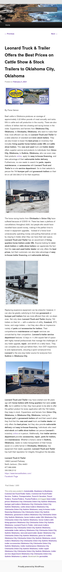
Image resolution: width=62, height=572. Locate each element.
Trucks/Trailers (18, 499)
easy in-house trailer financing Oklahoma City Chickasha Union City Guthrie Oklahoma (30, 512)
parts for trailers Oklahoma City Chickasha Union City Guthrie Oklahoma (28, 536)
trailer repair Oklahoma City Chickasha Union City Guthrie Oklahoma (27, 549)
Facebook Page (11, 476)
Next (54, 33)
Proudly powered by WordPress (31, 566)
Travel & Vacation (39, 496)
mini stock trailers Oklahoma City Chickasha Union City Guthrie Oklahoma (27, 526)
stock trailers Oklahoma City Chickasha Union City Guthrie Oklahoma (31, 539)
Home (7, 25)
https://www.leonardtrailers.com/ (18, 473)
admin (24, 556)
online (19, 156)
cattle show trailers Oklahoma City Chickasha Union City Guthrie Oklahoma (27, 508)
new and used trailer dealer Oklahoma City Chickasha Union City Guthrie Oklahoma (30, 534)
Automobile (28, 491)
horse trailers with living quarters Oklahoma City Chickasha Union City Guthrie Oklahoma (29, 522)
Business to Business (43, 491)
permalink (44, 556)
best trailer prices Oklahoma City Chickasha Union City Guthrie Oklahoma (30, 500)
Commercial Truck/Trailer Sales (18, 493)
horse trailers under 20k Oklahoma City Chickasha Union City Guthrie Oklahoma (31, 518)
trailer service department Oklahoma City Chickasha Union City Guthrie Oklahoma (30, 554)
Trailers (15, 496)
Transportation (25, 496)
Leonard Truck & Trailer (23, 525)
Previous (9, 33)
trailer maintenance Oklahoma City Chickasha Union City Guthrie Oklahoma (27, 547)
